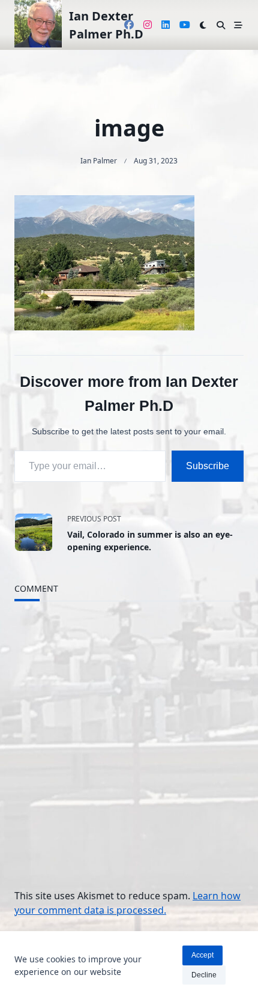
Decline (204, 975)
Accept (202, 955)
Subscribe (207, 466)
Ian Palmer (98, 161)
